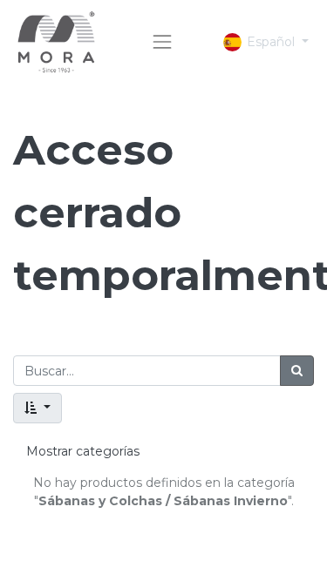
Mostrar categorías (83, 451)
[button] (37, 408)
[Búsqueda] (297, 370)
